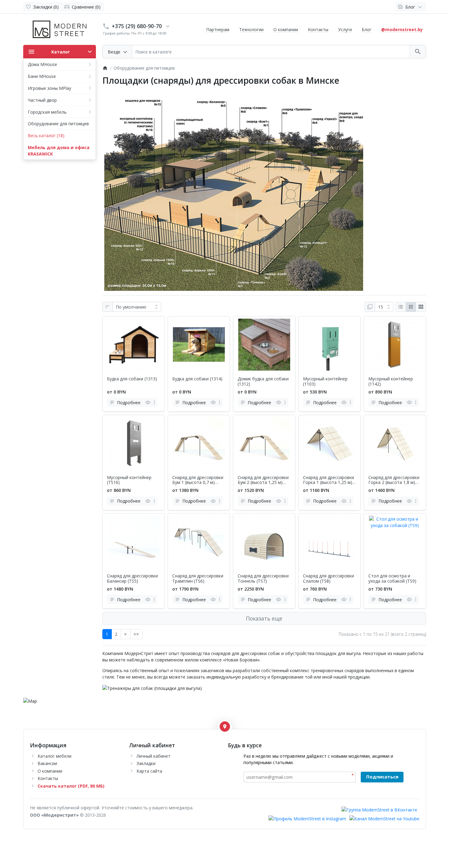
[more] (154, 402)
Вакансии (47, 763)
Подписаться (382, 777)
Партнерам (217, 29)
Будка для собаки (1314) (197, 379)
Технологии (251, 29)
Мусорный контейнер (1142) (390, 381)
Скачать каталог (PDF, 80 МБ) (71, 786)
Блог (366, 29)
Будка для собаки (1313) (132, 379)
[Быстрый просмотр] (148, 402)
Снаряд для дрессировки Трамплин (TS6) (197, 578)
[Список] (401, 307)
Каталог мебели (54, 756)
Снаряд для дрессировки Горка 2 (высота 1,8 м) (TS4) (393, 480)
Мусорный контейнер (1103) (325, 381)
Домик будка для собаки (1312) (263, 381)
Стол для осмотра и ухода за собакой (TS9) (392, 578)
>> (136, 634)
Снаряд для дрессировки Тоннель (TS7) (263, 578)
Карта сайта (149, 771)
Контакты (318, 29)
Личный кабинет (153, 756)
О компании (285, 29)
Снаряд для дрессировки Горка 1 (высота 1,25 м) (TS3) (328, 480)
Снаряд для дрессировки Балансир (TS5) (132, 578)
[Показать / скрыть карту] (225, 726)
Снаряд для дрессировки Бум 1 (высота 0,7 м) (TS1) (197, 480)
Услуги (345, 29)
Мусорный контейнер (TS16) (129, 480)
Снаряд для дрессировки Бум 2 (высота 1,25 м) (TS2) (263, 480)
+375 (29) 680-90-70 (137, 26)
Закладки (146, 763)
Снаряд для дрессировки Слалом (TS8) (328, 578)
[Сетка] (411, 307)
